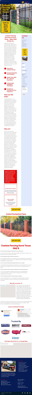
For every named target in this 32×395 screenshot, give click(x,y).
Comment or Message (24, 86)
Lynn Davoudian (22, 309)
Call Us (26, 1)
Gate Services (25, 76)
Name (23, 63)
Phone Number (24, 70)
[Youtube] (27, 393)
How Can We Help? (24, 74)
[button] (16, 2)
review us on (6, 315)
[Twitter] (25, 393)
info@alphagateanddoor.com (23, 387)
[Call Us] (23, 2)
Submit (24, 94)
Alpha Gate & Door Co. (8, 310)
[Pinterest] (30, 393)
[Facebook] (22, 393)
